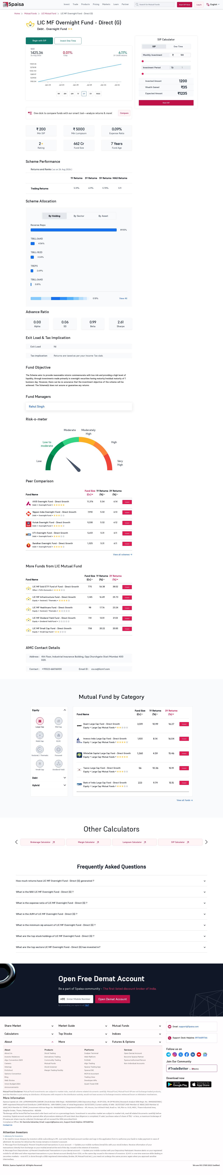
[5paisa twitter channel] (180, 1054)
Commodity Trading (52, 1060)
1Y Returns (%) (102, 492)
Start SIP (166, 103)
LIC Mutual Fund (48, 13)
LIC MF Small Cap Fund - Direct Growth (51, 628)
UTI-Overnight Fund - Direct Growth (50, 532)
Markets (106, 4)
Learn (116, 4)
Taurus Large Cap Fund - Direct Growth (101, 768)
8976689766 (201, 1037)
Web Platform (90, 1057)
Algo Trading (89, 1063)
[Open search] (137, 5)
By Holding (54, 215)
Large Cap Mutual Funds (103, 727)
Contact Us (7, 1125)
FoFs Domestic (45, 590)
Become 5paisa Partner (134, 1057)
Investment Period (151, 67)
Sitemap (8, 1067)
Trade (75, 4)
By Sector (79, 215)
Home (17, 13)
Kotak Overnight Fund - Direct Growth (51, 522)
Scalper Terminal (91, 1053)
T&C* (87, 1005)
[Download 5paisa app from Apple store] (201, 1085)
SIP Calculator (178, 842)
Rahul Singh (36, 406)
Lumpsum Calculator (132, 842)
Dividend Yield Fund (48, 621)
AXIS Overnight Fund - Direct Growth (50, 501)
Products (85, 4)
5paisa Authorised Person (135, 1060)
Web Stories (10, 1080)
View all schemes (121, 554)
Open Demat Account (112, 999)
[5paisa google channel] (205, 1054)
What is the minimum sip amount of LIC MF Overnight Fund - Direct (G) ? (56, 924)
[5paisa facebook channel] (186, 1054)
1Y (78, 93)
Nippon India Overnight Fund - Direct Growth (54, 512)
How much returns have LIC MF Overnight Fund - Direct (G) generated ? (55, 880)
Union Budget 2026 (12, 1084)
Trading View (89, 1077)
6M (72, 93)
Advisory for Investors (14, 1136)
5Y (91, 93)
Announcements (12, 1087)
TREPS (34, 265)
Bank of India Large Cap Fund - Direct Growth (105, 782)
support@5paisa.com (189, 1026)
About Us (8, 1053)
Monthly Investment (152, 55)
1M (59, 93)
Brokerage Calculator (40, 842)
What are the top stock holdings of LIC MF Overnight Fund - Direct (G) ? (55, 935)
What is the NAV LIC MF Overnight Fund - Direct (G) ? (45, 891)
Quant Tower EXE (91, 1084)
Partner (125, 4)
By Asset (103, 215)
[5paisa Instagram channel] (174, 1054)
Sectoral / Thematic (48, 600)
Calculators (12, 1033)
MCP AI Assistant (91, 1074)
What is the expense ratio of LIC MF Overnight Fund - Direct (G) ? (51, 902)
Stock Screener (50, 1067)
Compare (124, 113)
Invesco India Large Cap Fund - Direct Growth (105, 738)
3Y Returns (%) (115, 492)
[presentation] (16, 842)
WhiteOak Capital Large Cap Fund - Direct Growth (107, 753)
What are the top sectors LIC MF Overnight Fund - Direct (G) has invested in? (58, 947)
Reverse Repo (38, 224)
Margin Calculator (86, 842)
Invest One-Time (68, 40)
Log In (199, 4)
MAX (98, 93)
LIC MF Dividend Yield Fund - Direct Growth (54, 618)
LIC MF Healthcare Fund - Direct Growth (52, 607)
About (7, 1049)
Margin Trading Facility (53, 1070)
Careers (8, 1063)
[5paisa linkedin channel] (193, 1054)
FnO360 (87, 1060)
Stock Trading (50, 1053)
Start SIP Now (184, 4)
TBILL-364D (37, 238)
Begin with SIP (39, 40)
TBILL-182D (36, 252)
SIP (154, 46)
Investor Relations (12, 1057)
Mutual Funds (30, 13)
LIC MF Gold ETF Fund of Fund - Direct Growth (55, 586)
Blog (6, 1077)
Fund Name (32, 494)
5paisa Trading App (92, 1067)
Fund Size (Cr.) (90, 492)
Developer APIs (90, 1080)
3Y (84, 93)
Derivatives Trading (52, 1057)
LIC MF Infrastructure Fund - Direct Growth (54, 597)
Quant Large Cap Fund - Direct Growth (101, 724)
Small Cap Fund (46, 632)
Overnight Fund (56, 29)
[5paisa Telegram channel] (168, 1054)
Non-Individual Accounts (134, 1063)
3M (65, 93)
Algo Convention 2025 (14, 1060)
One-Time (178, 46)
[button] (212, 5)
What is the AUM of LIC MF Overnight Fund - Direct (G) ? (46, 913)
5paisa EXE (89, 1070)
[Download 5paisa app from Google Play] (177, 1085)
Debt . (41, 29)
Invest (67, 4)
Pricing (96, 4)
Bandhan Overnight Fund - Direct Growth (52, 543)
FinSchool (9, 1070)
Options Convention (13, 1074)
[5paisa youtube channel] (199, 1054)
